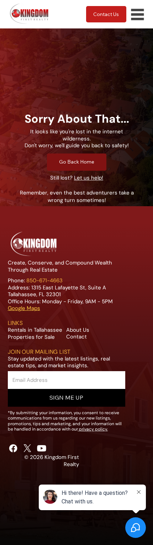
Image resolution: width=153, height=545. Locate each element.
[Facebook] (13, 448)
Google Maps (24, 308)
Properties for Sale (31, 337)
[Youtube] (41, 448)
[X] (27, 448)
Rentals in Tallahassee (35, 329)
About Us (77, 329)
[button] (66, 398)
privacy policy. (93, 429)
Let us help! (88, 177)
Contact (76, 336)
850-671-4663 (44, 280)
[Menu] (137, 14)
